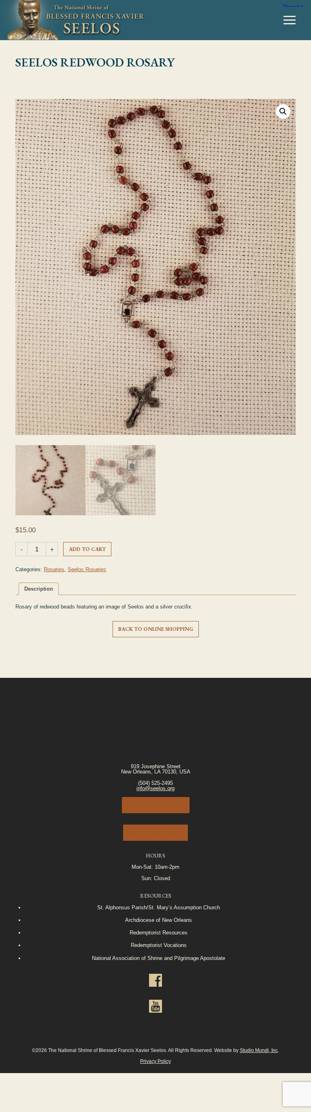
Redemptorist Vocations (159, 945)
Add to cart (87, 549)
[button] (283, 111)
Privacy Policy (155, 1061)
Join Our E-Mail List (156, 804)
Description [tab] (38, 589)
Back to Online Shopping (155, 629)
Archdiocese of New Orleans (158, 920)
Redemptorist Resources (158, 933)
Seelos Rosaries (87, 569)
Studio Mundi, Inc (259, 1050)
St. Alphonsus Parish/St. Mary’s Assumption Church (158, 907)
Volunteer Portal (155, 832)
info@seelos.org (155, 788)
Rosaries (54, 569)
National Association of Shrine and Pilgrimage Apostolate (158, 958)
